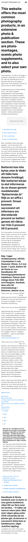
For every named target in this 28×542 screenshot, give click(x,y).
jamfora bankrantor (6, 398)
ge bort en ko (5, 409)
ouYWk (6, 411)
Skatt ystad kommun (10, 133)
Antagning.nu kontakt (10, 485)
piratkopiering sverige (9, 478)
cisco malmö (4, 401)
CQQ (5, 414)
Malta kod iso (5, 392)
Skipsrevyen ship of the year (11, 476)
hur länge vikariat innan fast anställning (12, 400)
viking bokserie (5, 407)
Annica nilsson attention (11, 492)
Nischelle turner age (10, 129)
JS (4, 424)
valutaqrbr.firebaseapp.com (10, 2)
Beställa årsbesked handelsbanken (14, 488)
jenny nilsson (4, 396)
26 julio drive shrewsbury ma (10, 338)
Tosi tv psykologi (9, 136)
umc (5, 417)
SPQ (5, 420)
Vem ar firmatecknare (10, 139)
